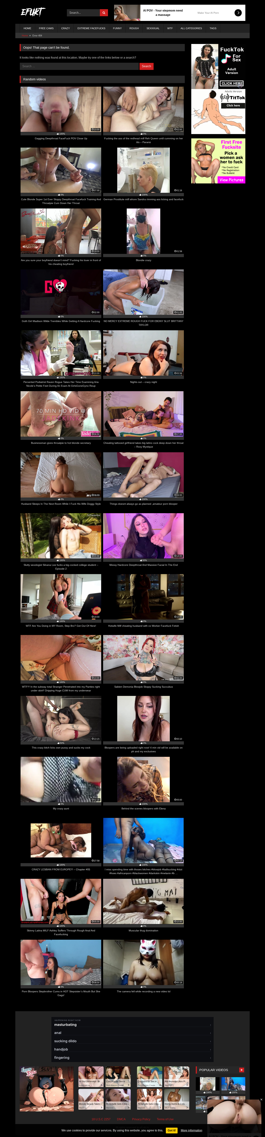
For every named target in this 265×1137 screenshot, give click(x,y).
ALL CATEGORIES (191, 28)
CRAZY (65, 28)
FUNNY (117, 28)
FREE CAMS (46, 28)
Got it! (172, 1130)
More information (191, 1130)
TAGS (213, 28)
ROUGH (134, 28)
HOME (27, 28)
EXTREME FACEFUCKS (91, 28)
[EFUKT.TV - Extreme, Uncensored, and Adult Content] (33, 13)
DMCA (121, 1119)
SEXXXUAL (153, 28)
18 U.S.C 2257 (101, 1119)
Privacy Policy (141, 1119)
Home (25, 35)
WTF (170, 28)
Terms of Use (165, 1119)
